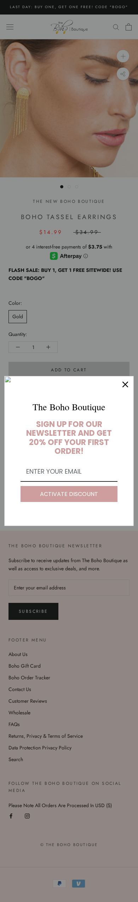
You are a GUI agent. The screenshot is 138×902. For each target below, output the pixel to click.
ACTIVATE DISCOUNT (69, 494)
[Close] (125, 384)
